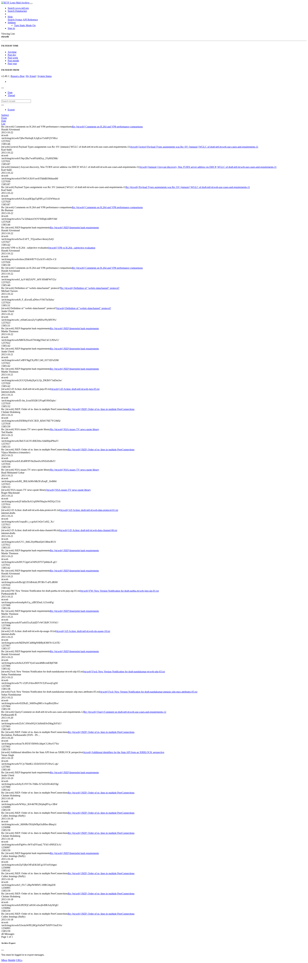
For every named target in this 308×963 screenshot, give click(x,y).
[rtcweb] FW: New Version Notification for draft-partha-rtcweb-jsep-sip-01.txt (119, 590)
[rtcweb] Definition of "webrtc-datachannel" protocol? (83, 308)
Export (11, 109)
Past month (13, 60)
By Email (31, 76)
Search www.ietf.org (18, 8)
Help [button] (10, 16)
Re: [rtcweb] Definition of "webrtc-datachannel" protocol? (89, 288)
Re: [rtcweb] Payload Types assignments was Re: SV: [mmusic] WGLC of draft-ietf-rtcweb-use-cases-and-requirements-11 (188, 187)
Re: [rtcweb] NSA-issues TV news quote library (74, 429)
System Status (45, 76)
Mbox (4, 960)
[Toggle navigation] (31, 3)
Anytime (12, 52)
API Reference (30, 19)
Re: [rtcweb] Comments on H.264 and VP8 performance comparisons (107, 126)
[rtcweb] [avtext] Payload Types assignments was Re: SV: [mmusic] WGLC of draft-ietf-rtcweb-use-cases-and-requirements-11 (194, 146)
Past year (12, 63)
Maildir (11, 960)
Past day (12, 55)
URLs (19, 960)
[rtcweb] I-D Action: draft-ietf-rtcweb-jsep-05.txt (74, 389)
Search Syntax (15, 19)
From (4, 118)
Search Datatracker (17, 11)
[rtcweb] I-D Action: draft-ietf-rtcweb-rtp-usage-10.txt (83, 631)
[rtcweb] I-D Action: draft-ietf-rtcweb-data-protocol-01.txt (89, 510)
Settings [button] (12, 22)
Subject (5, 115)
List (3, 123)
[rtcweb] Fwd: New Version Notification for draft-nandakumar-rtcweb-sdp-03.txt (124, 671)
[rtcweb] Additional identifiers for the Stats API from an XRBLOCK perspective (123, 752)
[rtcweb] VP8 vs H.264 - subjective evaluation (71, 247)
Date (10, 92)
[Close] (2, 950)
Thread (11, 95)
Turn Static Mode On (25, 25)
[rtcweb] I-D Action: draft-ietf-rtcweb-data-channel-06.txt (88, 530)
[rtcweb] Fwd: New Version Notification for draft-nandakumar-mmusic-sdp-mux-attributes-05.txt (148, 691)
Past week (13, 57)
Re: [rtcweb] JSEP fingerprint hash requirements (74, 227)
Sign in (11, 28)
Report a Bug (17, 76)
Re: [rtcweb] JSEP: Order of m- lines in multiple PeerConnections (101, 409)
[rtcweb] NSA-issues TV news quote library (68, 490)
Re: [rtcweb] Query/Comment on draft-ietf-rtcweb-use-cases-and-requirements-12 (125, 712)
